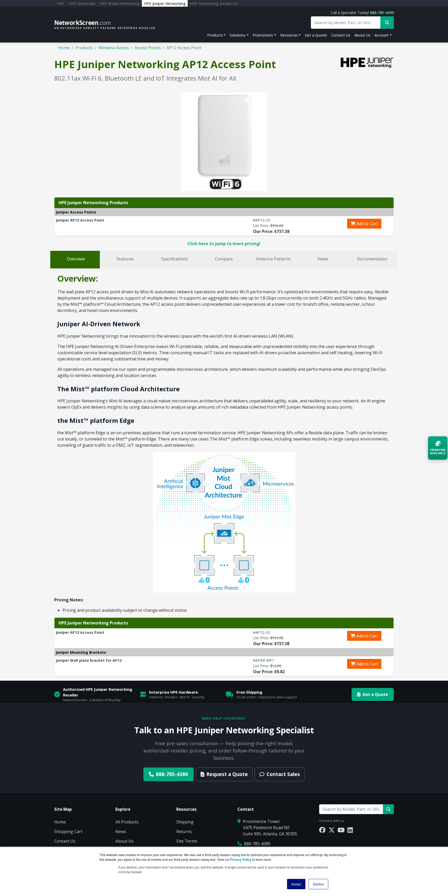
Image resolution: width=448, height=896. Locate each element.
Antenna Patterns (273, 259)
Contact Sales (283, 774)
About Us (362, 35)
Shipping (185, 822)
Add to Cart (366, 223)
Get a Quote (375, 694)
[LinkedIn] (350, 830)
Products (215, 35)
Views (322, 259)
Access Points (148, 48)
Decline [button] (318, 884)
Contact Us (340, 35)
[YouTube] (341, 830)
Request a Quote (227, 774)
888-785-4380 (382, 12)
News (120, 831)
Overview (76, 259)
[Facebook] (322, 830)
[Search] (388, 809)
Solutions (238, 35)
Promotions (263, 35)
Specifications (174, 259)
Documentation (372, 259)
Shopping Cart (68, 831)
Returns (184, 831)
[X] (331, 830)
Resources (289, 35)
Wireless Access (114, 48)
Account (382, 35)
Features (125, 259)
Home (64, 48)
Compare (224, 259)
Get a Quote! (316, 35)
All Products (126, 822)
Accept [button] (296, 884)
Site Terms (186, 841)
